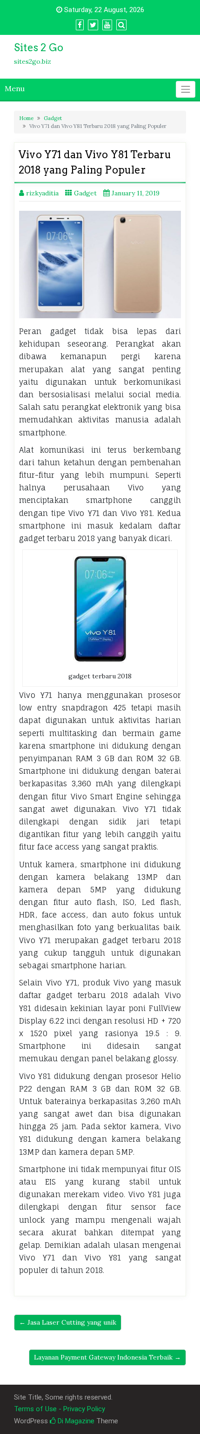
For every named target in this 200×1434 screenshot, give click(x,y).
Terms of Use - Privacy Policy (59, 1409)
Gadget (53, 118)
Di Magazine (75, 1421)
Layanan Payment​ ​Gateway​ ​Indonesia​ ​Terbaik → (107, 1357)
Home (26, 118)
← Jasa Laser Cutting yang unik (67, 1322)
